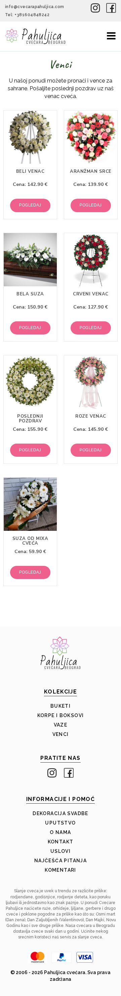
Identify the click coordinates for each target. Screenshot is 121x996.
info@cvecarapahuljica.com (34, 6)
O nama (60, 832)
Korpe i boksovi (60, 715)
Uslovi (60, 851)
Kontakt (61, 841)
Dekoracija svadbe (60, 813)
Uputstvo (60, 823)
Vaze (61, 725)
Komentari (60, 870)
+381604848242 (31, 14)
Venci (60, 734)
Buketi (60, 706)
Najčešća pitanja (60, 860)
